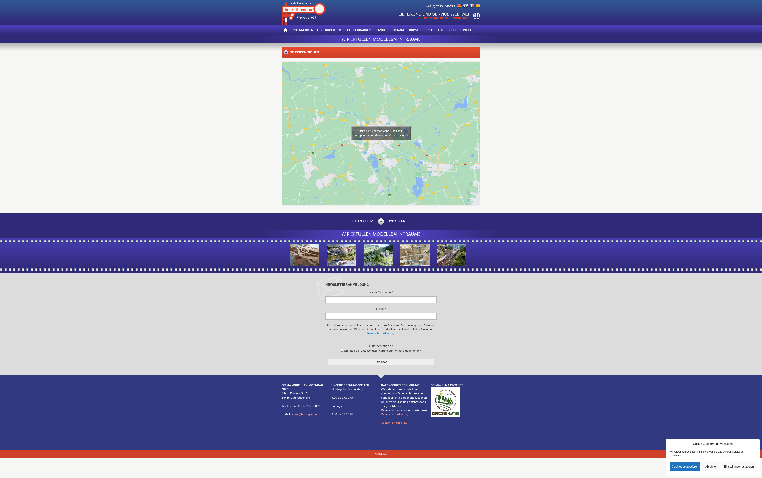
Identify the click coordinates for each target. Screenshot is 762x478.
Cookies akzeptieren (685, 466)
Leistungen (326, 30)
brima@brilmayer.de (304, 414)
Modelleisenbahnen (355, 30)
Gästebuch (447, 30)
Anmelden (381, 454)
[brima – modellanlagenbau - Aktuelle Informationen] (304, 23)
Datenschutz (362, 221)
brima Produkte (421, 30)
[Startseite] (286, 30)
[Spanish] (477, 6)
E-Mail (381, 308)
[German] (459, 6)
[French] (471, 6)
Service (381, 30)
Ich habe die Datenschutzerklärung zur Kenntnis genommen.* (382, 350)
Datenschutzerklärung (395, 414)
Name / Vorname (381, 292)
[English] (465, 6)
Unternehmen (302, 30)
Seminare (398, 30)
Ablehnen (711, 466)
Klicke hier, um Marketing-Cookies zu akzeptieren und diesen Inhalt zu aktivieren (381, 133)
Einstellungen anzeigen (739, 466)
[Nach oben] (381, 224)
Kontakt (466, 30)
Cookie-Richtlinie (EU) (395, 422)
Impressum (397, 221)
